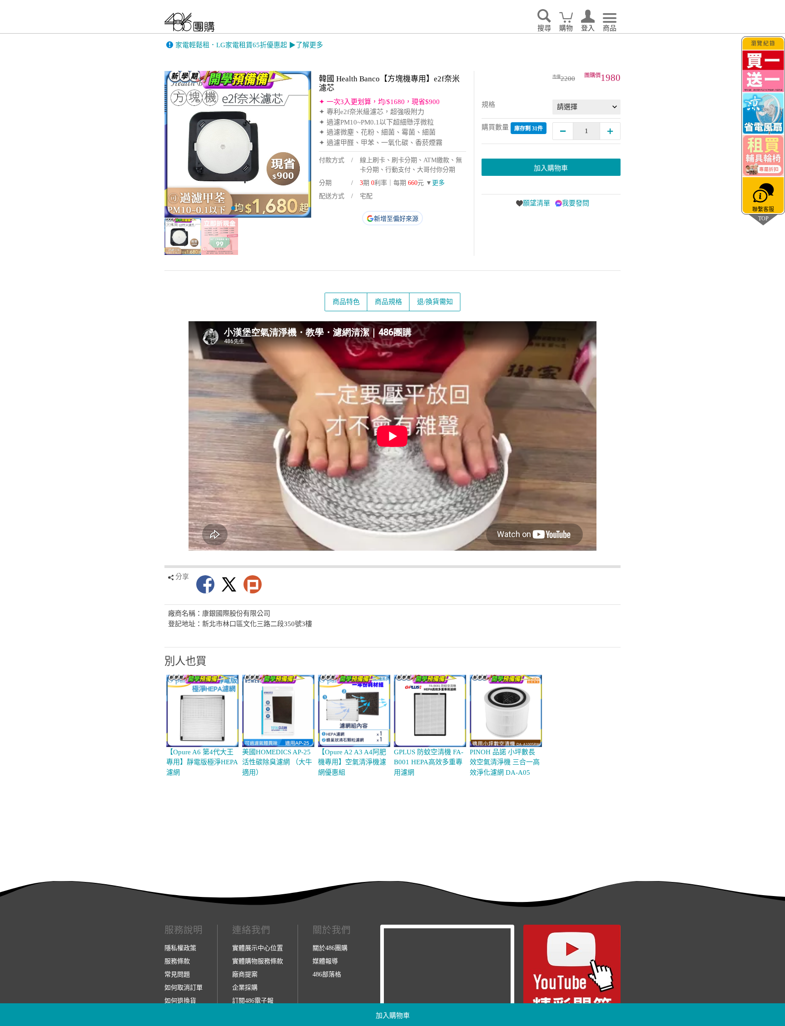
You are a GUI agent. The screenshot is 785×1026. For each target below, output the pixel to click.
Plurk (252, 584)
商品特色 (346, 301)
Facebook (205, 584)
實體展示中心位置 (257, 947)
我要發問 (575, 203)
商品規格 (388, 301)
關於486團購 (330, 947)
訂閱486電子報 (252, 1000)
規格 (488, 104)
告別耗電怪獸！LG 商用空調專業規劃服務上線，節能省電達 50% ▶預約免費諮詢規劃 (305, 45)
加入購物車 (393, 1015)
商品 (609, 28)
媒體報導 (325, 961)
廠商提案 (245, 974)
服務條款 (177, 961)
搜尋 (544, 28)
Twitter (229, 584)
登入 (588, 28)
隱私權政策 (180, 947)
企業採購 (245, 987)
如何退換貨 (180, 1000)
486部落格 (327, 974)
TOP (763, 218)
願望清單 (536, 203)
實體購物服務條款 (257, 961)
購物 (566, 28)
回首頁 (189, 22)
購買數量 (512, 128)
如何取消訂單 (183, 987)
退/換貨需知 (435, 301)
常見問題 (177, 974)
